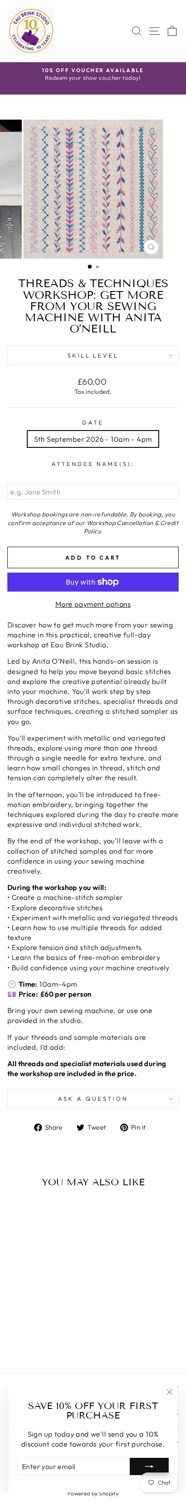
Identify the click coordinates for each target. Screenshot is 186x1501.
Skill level (93, 355)
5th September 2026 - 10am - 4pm (93, 438)
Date (93, 422)
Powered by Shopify (93, 1493)
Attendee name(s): (93, 463)
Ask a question (93, 1098)
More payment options (93, 603)
